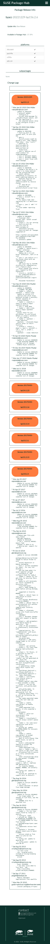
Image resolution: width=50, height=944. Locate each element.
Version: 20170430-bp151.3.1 (25, 438)
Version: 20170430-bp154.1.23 (25, 388)
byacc (9, 17)
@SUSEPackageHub (27, 914)
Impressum (21, 918)
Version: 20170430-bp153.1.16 (25, 404)
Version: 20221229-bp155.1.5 (25, 99)
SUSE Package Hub (16, 3)
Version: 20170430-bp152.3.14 (25, 421)
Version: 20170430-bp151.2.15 (25, 454)
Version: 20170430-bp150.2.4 (25, 471)
